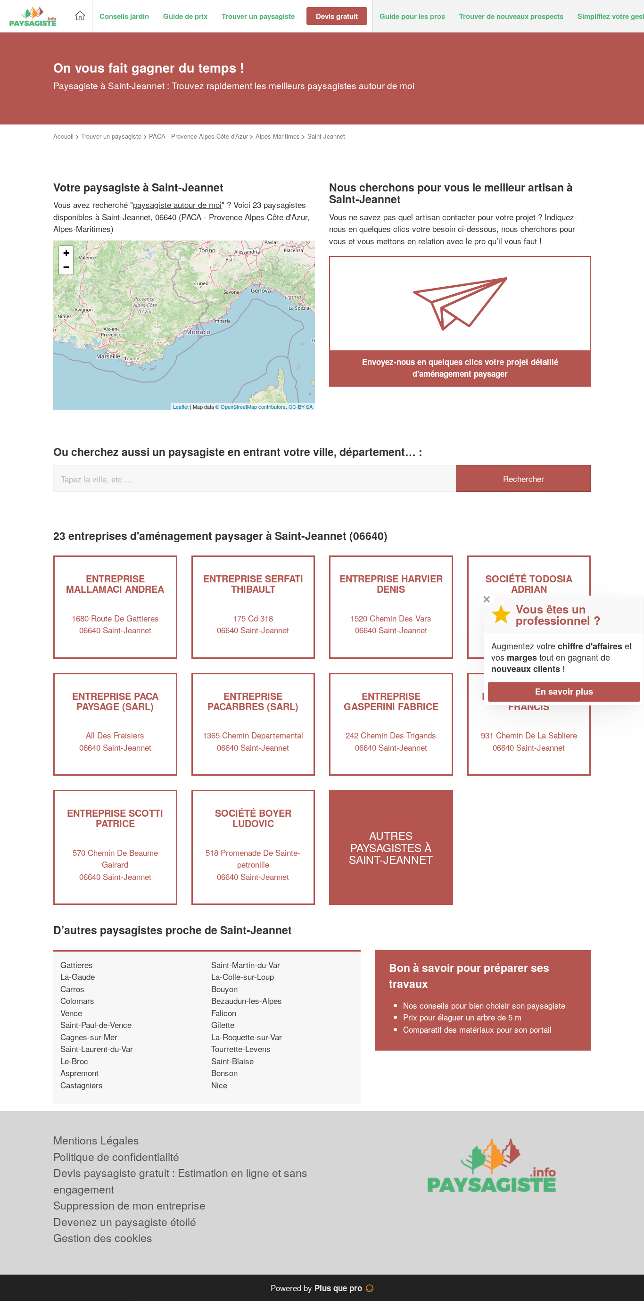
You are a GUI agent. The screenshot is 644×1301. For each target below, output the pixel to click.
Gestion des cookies (102, 1237)
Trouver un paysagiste (111, 136)
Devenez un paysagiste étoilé (124, 1221)
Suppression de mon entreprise (129, 1205)
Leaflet (181, 406)
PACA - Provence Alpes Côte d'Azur (198, 136)
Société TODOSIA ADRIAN (529, 584)
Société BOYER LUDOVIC (253, 818)
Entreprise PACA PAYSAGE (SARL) (115, 701)
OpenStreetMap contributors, (255, 406)
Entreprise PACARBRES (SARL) (252, 701)
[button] (124, 16)
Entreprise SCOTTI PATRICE (115, 818)
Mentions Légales (96, 1140)
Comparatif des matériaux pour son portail (477, 1029)
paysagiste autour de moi (177, 204)
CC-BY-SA (301, 406)
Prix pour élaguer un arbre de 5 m (462, 1017)
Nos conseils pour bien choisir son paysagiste (484, 1005)
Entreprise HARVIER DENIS (391, 584)
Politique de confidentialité (116, 1156)
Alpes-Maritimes (278, 136)
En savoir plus (564, 691)
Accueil (63, 136)
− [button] (66, 267)
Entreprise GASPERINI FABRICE (391, 701)
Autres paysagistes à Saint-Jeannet (391, 848)
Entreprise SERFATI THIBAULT (253, 584)
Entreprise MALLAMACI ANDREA (115, 584)
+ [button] (66, 253)
